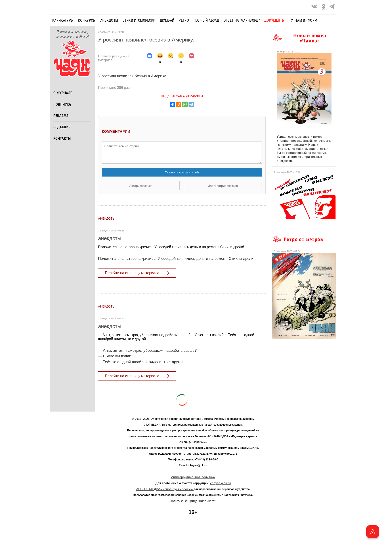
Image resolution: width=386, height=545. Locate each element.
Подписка (62, 104)
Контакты (62, 138)
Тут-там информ (303, 20)
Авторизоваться (140, 185)
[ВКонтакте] (172, 104)
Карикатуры (62, 20)
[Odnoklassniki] (323, 7)
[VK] (314, 7)
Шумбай (167, 20)
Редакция (61, 127)
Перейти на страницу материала (132, 273)
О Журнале (62, 93)
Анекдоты (109, 20)
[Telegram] (332, 7)
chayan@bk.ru (220, 483)
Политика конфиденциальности (193, 501)
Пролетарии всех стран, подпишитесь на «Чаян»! (72, 34)
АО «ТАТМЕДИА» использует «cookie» (164, 489)
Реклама (61, 116)
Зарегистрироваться (223, 185)
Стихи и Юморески (138, 20)
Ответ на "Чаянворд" (242, 20)
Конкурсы (87, 20)
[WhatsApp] (185, 104)
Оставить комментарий (182, 172)
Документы (274, 20)
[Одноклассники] (178, 104)
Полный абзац (206, 20)
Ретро (184, 20)
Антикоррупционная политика (193, 477)
